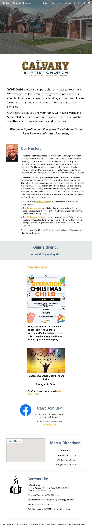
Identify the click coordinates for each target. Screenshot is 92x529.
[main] (46, 111)
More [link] (80, 3)
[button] (89, 3)
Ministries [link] (69, 3)
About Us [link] (55, 3)
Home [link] (46, 3)
